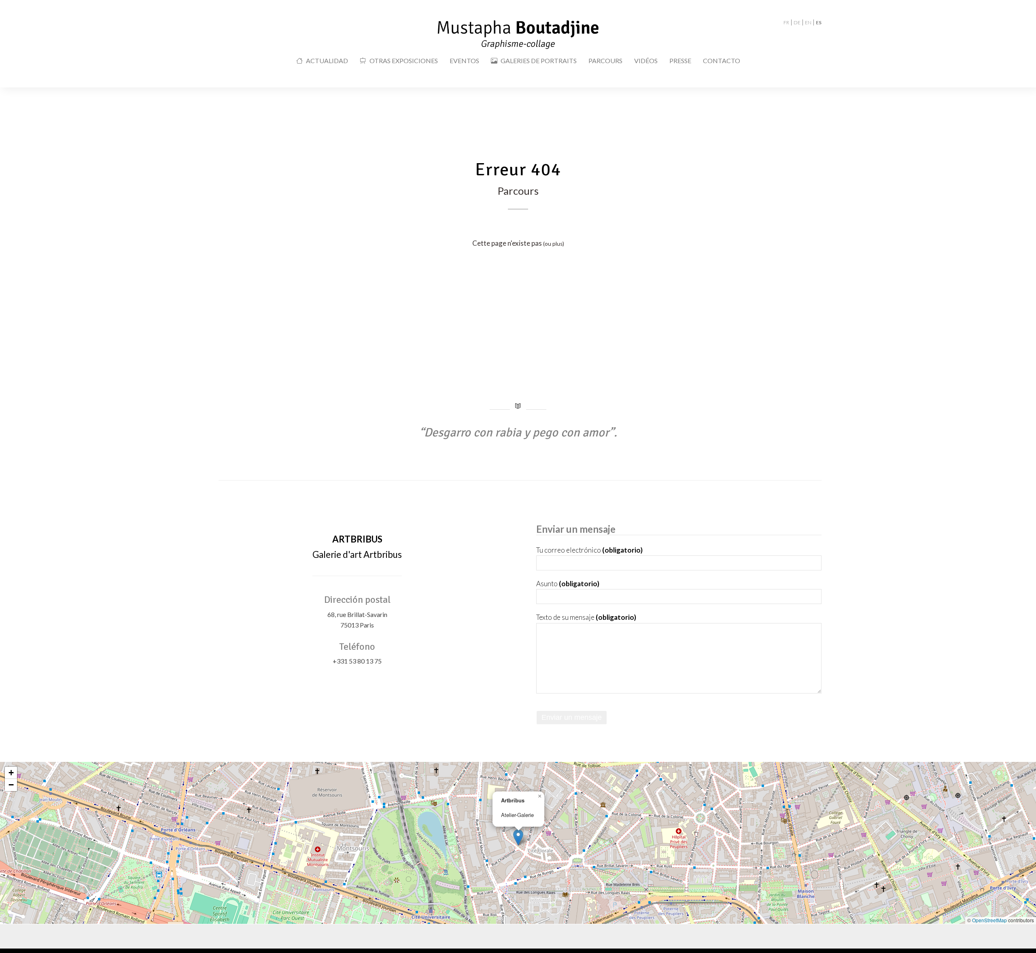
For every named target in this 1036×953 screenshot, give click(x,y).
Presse (680, 60)
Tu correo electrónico (589, 550)
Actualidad (327, 60)
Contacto (721, 60)
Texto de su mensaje (586, 617)
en (808, 22)
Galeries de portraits (539, 60)
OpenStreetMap (989, 920)
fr (786, 22)
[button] (518, 837)
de (797, 22)
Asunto (567, 583)
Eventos (464, 60)
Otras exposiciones (403, 60)
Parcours (605, 60)
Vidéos (646, 60)
